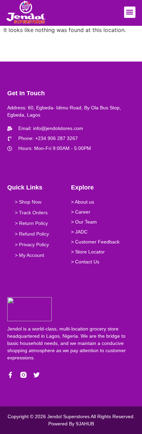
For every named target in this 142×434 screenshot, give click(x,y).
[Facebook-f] (10, 375)
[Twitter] (36, 375)
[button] (129, 12)
